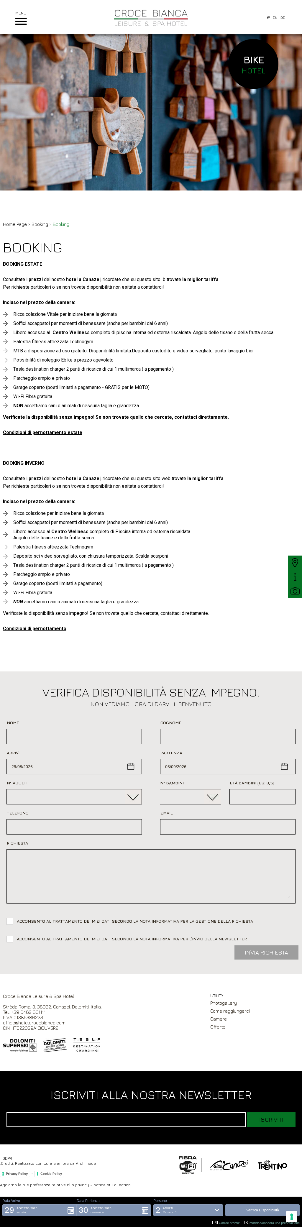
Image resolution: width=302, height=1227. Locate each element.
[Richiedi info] (295, 577)
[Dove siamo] (295, 563)
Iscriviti (271, 1119)
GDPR (7, 1158)
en (275, 17)
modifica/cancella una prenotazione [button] (275, 1223)
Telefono (18, 812)
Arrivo (14, 752)
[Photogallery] (295, 591)
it (268, 17)
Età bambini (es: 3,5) (252, 782)
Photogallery (223, 1003)
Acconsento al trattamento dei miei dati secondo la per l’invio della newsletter (132, 938)
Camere (218, 1018)
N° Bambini (172, 782)
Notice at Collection (112, 1184)
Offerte (217, 1026)
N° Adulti (17, 782)
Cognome (170, 722)
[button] (39, 1210)
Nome (13, 722)
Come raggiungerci (230, 1011)
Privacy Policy (17, 1174)
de (282, 17)
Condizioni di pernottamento (34, 628)
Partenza (171, 752)
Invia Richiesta (266, 952)
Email (166, 812)
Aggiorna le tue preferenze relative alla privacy (44, 1184)
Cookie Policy (51, 1174)
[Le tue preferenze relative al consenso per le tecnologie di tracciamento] (291, 1216)
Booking (40, 224)
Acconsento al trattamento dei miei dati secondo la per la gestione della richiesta (136, 921)
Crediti (7, 1163)
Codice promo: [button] (229, 1223)
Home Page (15, 224)
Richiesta (17, 842)
